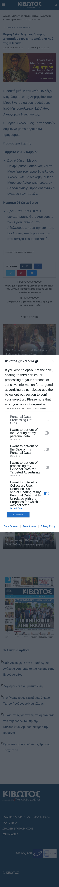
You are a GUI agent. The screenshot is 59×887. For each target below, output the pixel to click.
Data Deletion (11, 526)
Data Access (29, 526)
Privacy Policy (48, 526)
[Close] (52, 361)
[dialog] (29, 443)
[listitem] (29, 420)
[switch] (46, 433)
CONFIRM (18, 514)
